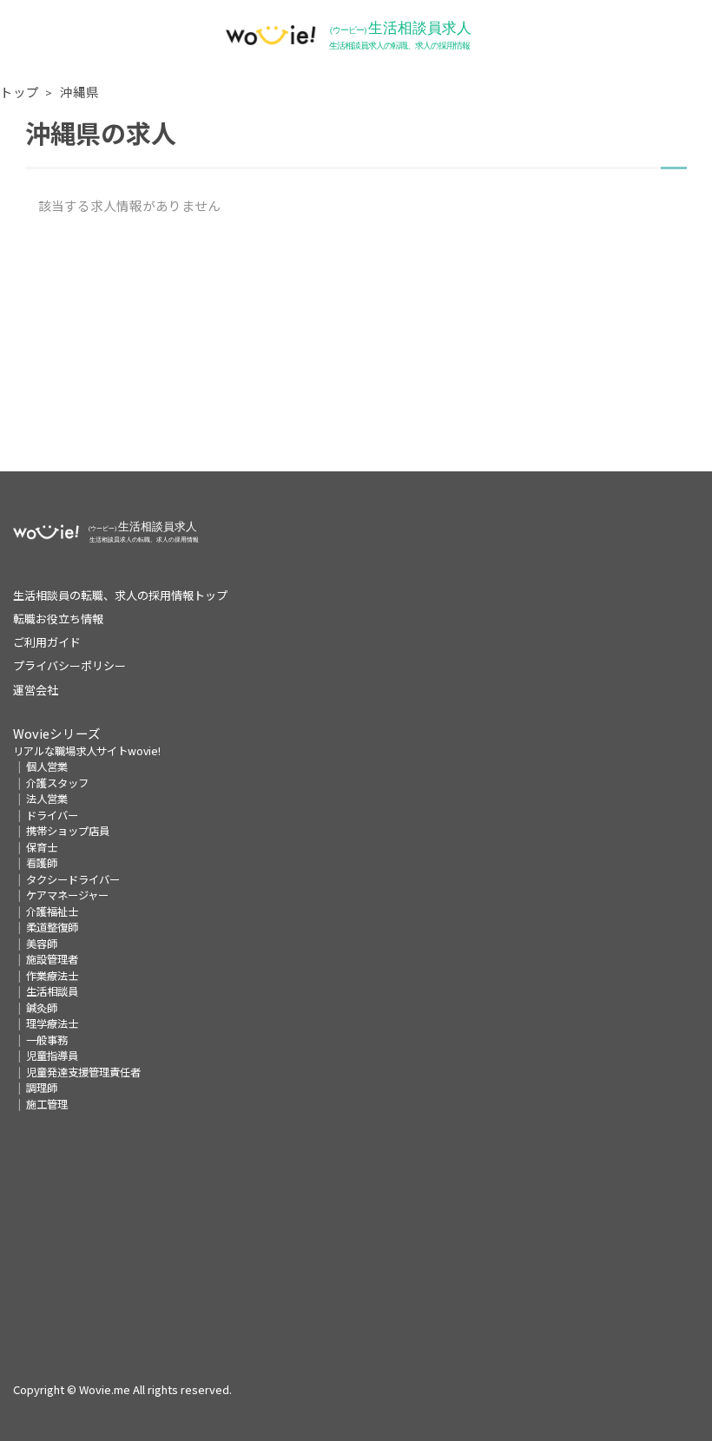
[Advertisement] (356, 349)
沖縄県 (79, 91)
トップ (19, 91)
